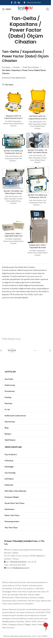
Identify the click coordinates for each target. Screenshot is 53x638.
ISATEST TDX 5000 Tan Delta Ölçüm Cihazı (13, 192)
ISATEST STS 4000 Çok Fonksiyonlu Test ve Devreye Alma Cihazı (37, 197)
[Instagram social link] (15, 3)
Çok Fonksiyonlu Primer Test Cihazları (13, 158)
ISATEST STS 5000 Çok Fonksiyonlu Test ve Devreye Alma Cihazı (13, 153)
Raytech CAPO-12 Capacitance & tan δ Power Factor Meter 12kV (13, 119)
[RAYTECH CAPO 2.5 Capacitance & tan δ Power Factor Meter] (37, 101)
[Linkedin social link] (19, 3)
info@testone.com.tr (20, 568)
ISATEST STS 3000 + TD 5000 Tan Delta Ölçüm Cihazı (37, 152)
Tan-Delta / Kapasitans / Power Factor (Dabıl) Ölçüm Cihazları (13, 123)
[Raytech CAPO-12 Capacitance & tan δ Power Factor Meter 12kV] (13, 102)
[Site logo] (25, 9)
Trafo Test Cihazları (31, 67)
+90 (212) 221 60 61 (33, 2)
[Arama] (47, 9)
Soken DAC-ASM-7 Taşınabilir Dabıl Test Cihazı (13, 235)
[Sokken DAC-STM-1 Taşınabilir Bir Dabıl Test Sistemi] (37, 231)
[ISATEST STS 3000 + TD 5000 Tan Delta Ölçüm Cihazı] (37, 140)
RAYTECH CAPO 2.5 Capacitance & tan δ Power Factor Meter (37, 118)
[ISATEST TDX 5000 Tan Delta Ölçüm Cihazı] (13, 178)
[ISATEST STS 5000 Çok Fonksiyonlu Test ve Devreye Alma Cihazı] (13, 141)
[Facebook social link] (11, 3)
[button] (50, 350)
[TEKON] (37, 350)
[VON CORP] (14, 350)
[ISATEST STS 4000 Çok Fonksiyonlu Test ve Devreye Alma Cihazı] (37, 180)
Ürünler (16, 67)
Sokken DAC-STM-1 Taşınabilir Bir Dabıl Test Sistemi (37, 247)
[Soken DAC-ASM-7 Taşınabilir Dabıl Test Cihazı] (13, 226)
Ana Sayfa (6, 67)
